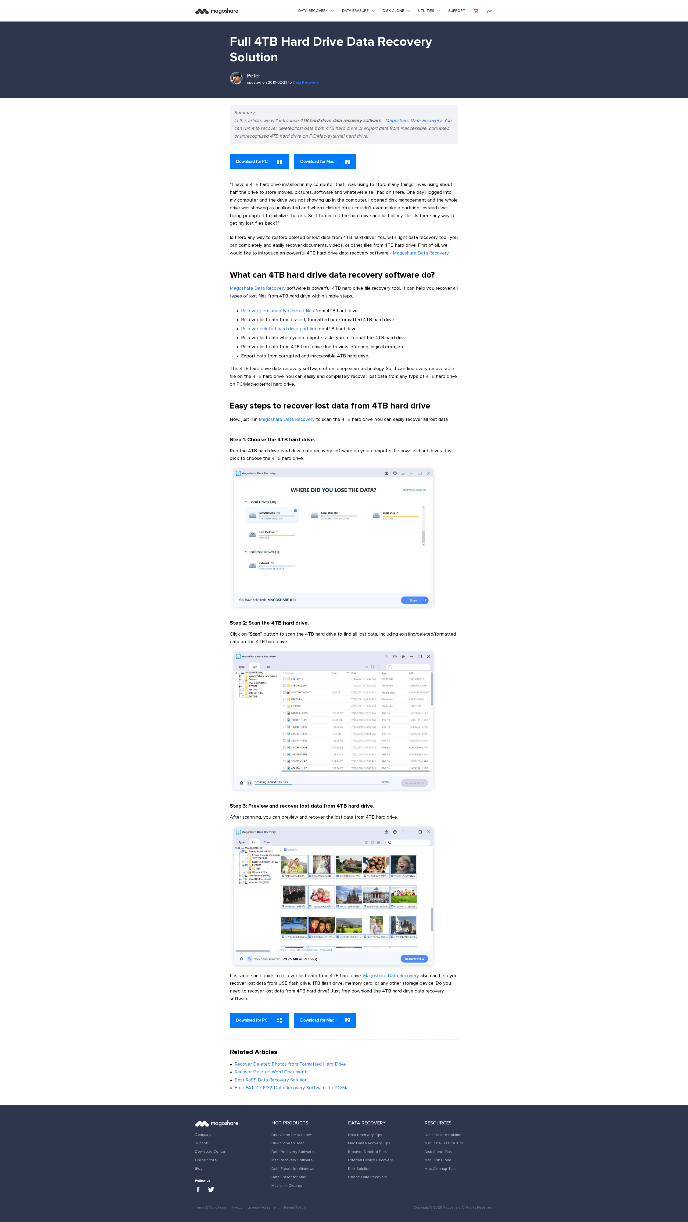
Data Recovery (313, 11)
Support (456, 11)
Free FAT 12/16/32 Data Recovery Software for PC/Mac (293, 1087)
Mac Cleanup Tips (440, 1169)
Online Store (206, 1160)
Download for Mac (317, 161)
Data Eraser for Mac (288, 1177)
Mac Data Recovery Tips (369, 1143)
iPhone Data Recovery (367, 1177)
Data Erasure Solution (444, 1135)
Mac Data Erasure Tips (444, 1143)
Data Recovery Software (292, 1152)
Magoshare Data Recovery (413, 120)
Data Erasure (355, 11)
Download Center (210, 1151)
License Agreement (263, 1207)
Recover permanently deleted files (277, 311)
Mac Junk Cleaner (287, 1186)
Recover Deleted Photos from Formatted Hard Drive (290, 1064)
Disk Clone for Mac (287, 1143)
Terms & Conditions (210, 1207)
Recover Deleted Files (367, 1152)
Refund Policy (294, 1207)
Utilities (426, 11)
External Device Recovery (370, 1160)
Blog (199, 1168)
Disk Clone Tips (438, 1152)
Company (203, 1135)
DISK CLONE (393, 11)
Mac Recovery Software (292, 1160)
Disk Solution (359, 1169)
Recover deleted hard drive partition (279, 329)
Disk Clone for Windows (292, 1135)
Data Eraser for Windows (292, 1169)
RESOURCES (438, 1123)
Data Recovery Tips (365, 1135)
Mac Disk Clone (438, 1160)
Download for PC (252, 161)
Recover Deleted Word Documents (272, 1072)
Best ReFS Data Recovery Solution (271, 1080)
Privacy (236, 1207)
